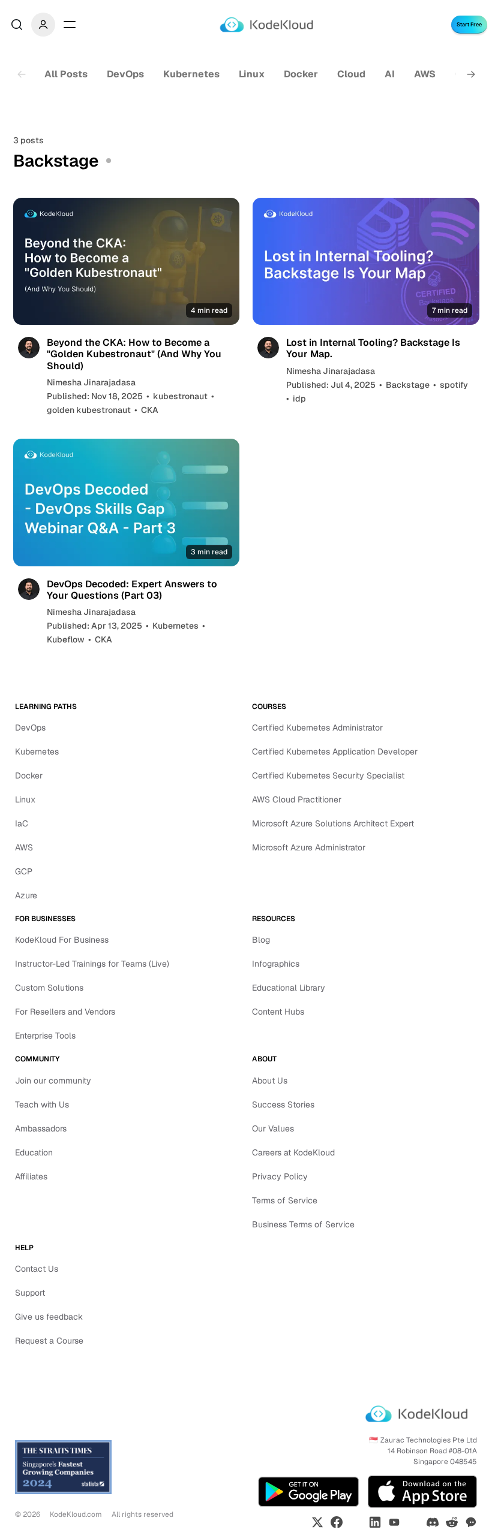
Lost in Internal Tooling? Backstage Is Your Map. (373, 348)
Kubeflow (66, 639)
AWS (425, 74)
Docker (301, 74)
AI (390, 74)
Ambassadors (41, 1128)
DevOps (125, 74)
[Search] (17, 25)
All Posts (66, 74)
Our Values (273, 1128)
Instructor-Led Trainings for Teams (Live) (92, 963)
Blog (261, 939)
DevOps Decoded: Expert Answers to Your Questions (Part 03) (132, 589)
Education (34, 1152)
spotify (454, 384)
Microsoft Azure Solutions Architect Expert (333, 823)
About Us (269, 1080)
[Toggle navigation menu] (70, 25)
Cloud (351, 74)
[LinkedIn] (375, 1522)
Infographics (275, 963)
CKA (149, 410)
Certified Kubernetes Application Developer (335, 751)
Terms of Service (284, 1200)
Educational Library (288, 987)
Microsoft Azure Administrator (308, 847)
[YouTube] (394, 1522)
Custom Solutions (49, 987)
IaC (21, 823)
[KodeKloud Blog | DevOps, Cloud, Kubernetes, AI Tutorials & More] (266, 24)
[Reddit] (452, 1522)
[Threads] (413, 1522)
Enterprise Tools (45, 1035)
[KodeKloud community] (471, 1522)
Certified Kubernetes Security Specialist (328, 775)
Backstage (408, 384)
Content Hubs (278, 1011)
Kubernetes (191, 74)
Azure (26, 895)
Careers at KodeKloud (293, 1152)
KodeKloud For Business (62, 939)
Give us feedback (49, 1316)
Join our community (53, 1080)
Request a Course (49, 1340)
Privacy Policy (280, 1176)
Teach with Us (42, 1104)
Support (30, 1292)
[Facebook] (337, 1522)
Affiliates (31, 1176)
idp (299, 398)
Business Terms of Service (303, 1224)
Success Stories (283, 1104)
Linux (252, 74)
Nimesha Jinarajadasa (91, 382)
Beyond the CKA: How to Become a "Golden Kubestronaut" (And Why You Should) (134, 354)
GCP (23, 871)
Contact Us (36, 1268)
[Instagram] (356, 1522)
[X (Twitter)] (317, 1522)
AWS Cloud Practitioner (296, 799)
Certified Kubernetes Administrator (317, 727)
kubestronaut (180, 396)
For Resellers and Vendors (65, 1011)
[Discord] (433, 1522)
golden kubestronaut (89, 410)
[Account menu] (43, 25)
